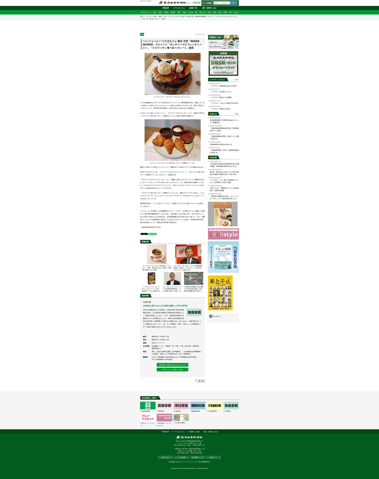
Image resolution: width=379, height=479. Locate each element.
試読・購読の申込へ (216, 46)
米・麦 (191, 12)
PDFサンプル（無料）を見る (172, 369)
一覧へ (237, 79)
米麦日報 (178, 411)
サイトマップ (193, 462)
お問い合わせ (165, 457)
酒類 (160, 12)
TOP (141, 16)
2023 (160, 16)
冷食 (209, 12)
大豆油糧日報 (212, 411)
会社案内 (172, 462)
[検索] (233, 2)
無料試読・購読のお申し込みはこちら (172, 365)
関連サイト (213, 457)
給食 (219, 12)
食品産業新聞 (146, 411)
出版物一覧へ (193, 8)
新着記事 (166, 8)
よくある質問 (181, 457)
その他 (236, 12)
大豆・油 (202, 12)
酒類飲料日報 (196, 411)
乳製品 (166, 12)
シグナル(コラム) (179, 8)
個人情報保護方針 (204, 462)
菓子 (179, 12)
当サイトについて (182, 462)
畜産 (184, 12)
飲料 (154, 12)
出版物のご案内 (194, 431)
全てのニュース (146, 12)
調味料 (173, 12)
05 (165, 16)
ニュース (148, 16)
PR (230, 12)
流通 (225, 12)
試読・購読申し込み (209, 8)
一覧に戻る (200, 381)
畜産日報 (161, 411)
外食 (214, 12)
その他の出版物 (180, 423)
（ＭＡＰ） (196, 443)
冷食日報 (228, 411)
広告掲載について (197, 457)
